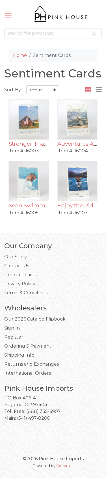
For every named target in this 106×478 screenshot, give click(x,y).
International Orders (27, 373)
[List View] (99, 90)
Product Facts (20, 274)
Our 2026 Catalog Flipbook (35, 319)
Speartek (64, 466)
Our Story (15, 256)
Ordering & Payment (27, 346)
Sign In (12, 328)
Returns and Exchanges (31, 364)
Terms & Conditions (25, 292)
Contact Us (16, 265)
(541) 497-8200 (33, 418)
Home (20, 55)
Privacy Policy (19, 283)
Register (13, 337)
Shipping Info (19, 355)
